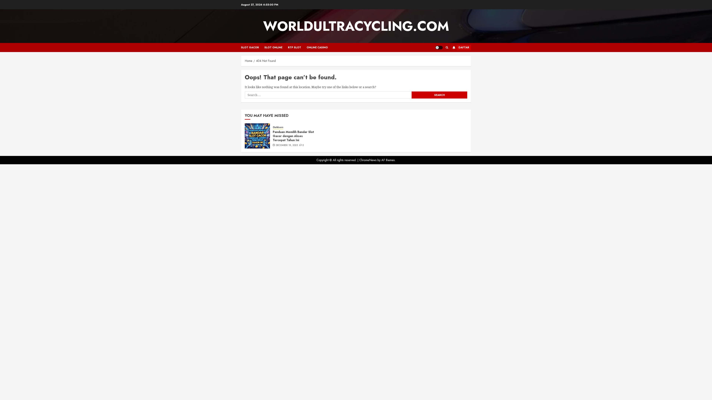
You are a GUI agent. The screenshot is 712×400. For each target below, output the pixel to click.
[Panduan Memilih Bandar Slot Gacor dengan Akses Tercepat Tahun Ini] (257, 136)
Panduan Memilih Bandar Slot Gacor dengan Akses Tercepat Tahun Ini (293, 136)
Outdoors (278, 127)
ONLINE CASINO (317, 47)
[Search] (447, 47)
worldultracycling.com (356, 26)
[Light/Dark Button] (439, 47)
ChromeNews (368, 160)
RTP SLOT (294, 47)
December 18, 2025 (287, 145)
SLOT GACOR (250, 47)
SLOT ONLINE (273, 47)
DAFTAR (464, 47)
